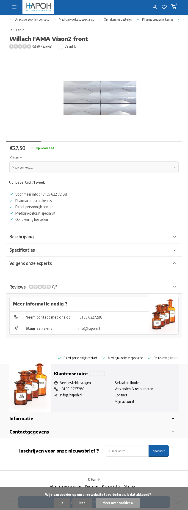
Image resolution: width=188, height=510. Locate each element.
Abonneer (159, 451)
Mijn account (124, 401)
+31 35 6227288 (90, 317)
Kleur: (15, 157)
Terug (19, 30)
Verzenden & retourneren (134, 389)
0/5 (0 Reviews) (42, 46)
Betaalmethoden (128, 382)
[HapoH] (38, 7)
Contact (121, 395)
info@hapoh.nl (89, 328)
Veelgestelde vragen (75, 382)
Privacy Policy (111, 486)
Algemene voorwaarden (66, 486)
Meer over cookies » (117, 503)
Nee (82, 503)
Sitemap (129, 486)
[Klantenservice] (97, 373)
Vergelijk (70, 46)
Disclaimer (92, 486)
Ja (62, 503)
